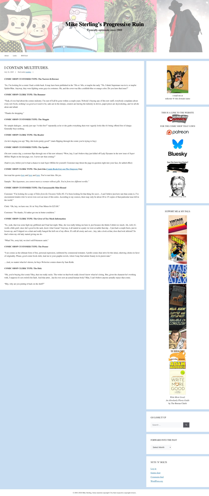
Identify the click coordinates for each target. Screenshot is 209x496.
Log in (153, 468)
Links (15, 55)
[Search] (186, 425)
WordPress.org (157, 481)
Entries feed (155, 472)
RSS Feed (24, 55)
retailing (28, 72)
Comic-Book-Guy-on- (62, 168)
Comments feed (157, 477)
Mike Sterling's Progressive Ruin (104, 24)
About (6, 55)
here (23, 175)
